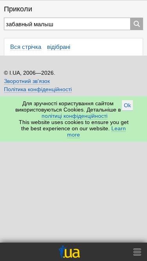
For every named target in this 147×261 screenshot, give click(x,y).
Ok (127, 105)
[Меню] (137, 251)
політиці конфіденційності (74, 116)
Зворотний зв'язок (27, 81)
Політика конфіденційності (38, 89)
